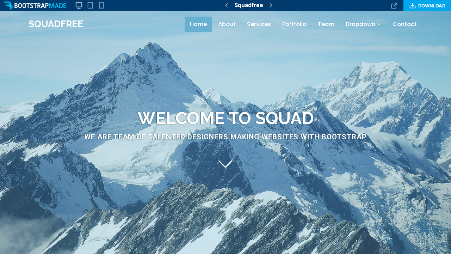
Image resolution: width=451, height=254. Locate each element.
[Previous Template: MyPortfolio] (226, 5)
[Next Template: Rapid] (271, 5)
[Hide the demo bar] (394, 6)
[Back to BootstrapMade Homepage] (35, 5)
